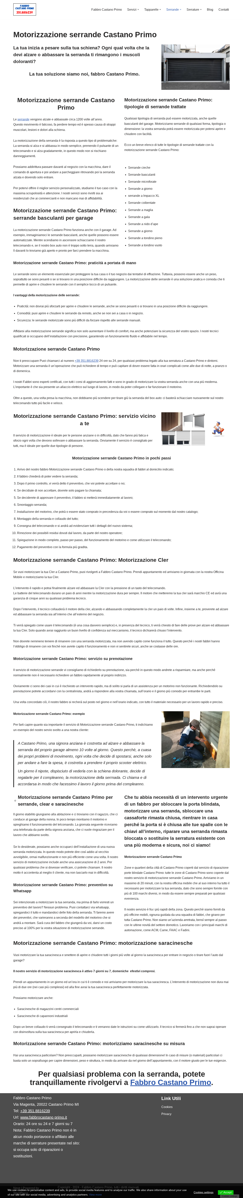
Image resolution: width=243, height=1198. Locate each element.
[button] (138, 9)
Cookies (167, 1107)
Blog (210, 9)
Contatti (224, 9)
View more (95, 1194)
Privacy (166, 1114)
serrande (23, 119)
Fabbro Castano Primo (106, 9)
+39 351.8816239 (87, 360)
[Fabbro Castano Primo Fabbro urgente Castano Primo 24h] (24, 9)
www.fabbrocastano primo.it (43, 1117)
